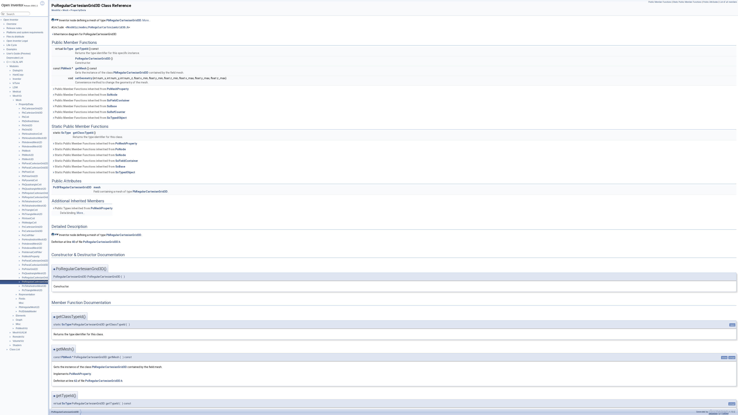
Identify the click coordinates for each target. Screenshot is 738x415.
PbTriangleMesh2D (32, 214)
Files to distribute (15, 36)
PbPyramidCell (30, 180)
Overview (11, 24)
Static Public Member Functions (687, 2)
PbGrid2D (27, 125)
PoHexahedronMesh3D (34, 239)
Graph (19, 320)
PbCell (25, 117)
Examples (12, 49)
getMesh (80, 68)
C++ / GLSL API (15, 62)
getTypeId (81, 48)
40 (73, 241)
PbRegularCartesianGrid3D (36, 197)
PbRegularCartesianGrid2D (36, 193)
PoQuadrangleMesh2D (34, 273)
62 (75, 380)
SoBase (112, 106)
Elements (21, 315)
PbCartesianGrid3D (32, 112)
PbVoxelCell (28, 218)
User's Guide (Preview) (19, 53)
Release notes (14, 28)
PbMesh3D (28, 159)
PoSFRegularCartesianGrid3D (72, 187)
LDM (15, 87)
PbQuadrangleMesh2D (34, 189)
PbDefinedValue (30, 121)
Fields (22, 298)
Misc (21, 303)
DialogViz (18, 70)
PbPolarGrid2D (30, 176)
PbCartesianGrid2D (32, 108)
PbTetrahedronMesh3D (34, 205)
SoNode (112, 94)
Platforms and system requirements (25, 32)
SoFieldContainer (118, 100)
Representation (27, 294)
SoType (68, 48)
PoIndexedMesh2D (32, 243)
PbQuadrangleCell (32, 184)
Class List (15, 349)
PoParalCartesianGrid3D (35, 265)
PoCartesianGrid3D (32, 231)
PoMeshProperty (30, 256)
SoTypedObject (117, 117)
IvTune (16, 83)
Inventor (17, 79)
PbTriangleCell (30, 210)
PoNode (120, 149)
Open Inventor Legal (17, 41)
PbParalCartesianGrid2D (35, 163)
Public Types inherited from (83, 208)
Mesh (19, 100)
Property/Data (26, 104)
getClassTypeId (83, 132)
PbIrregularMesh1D (29, 307)
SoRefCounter (116, 112)
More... (146, 20)
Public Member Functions (659, 2)
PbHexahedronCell (32, 134)
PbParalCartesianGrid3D (35, 167)
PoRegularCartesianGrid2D (36, 277)
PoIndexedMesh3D (32, 248)
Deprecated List (15, 57)
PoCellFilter (28, 235)
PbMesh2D (28, 155)
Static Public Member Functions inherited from (95, 143)
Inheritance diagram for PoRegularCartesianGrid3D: (85, 34)
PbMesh (26, 150)
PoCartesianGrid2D (32, 227)
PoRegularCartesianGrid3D (36, 282)
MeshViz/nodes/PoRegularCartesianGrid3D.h (97, 27)
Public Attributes (710, 2)
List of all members (728, 2)
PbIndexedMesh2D (32, 142)
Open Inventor (10, 19)
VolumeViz (18, 341)
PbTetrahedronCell (32, 201)
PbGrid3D (27, 129)
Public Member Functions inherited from (91, 88)
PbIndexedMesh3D (32, 146)
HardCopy (18, 74)
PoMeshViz (22, 328)
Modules (14, 66)
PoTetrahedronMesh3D (34, 286)
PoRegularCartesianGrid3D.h (101, 241)
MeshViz (17, 96)
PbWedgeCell (29, 222)
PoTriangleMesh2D (32, 290)
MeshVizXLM (20, 332)
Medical (17, 91)
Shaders (17, 345)
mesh (97, 187)
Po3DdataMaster (28, 311)
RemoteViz (18, 336)
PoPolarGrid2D (30, 269)
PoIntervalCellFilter (32, 252)
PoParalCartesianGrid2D (35, 260)
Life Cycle (12, 45)
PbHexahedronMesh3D (34, 138)
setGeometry (83, 78)
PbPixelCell (28, 172)
